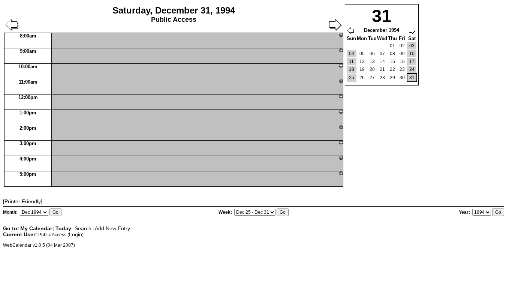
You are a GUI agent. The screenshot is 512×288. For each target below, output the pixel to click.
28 (382, 77)
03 (412, 45)
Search (83, 228)
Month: (11, 212)
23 (402, 69)
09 (402, 53)
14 (382, 61)
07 (382, 53)
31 (412, 77)
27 (372, 77)
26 (362, 77)
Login (75, 234)
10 (412, 53)
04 (351, 53)
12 (362, 61)
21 (382, 69)
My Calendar (36, 228)
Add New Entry (112, 228)
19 (362, 69)
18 (351, 69)
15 (392, 61)
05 (362, 53)
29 (392, 77)
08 (392, 53)
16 (402, 61)
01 (392, 45)
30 (402, 77)
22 (392, 69)
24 (412, 69)
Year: (465, 212)
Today (63, 228)
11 (351, 61)
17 (412, 61)
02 (402, 45)
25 (351, 77)
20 (372, 69)
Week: (226, 212)
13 (372, 61)
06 (372, 53)
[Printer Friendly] (22, 201)
